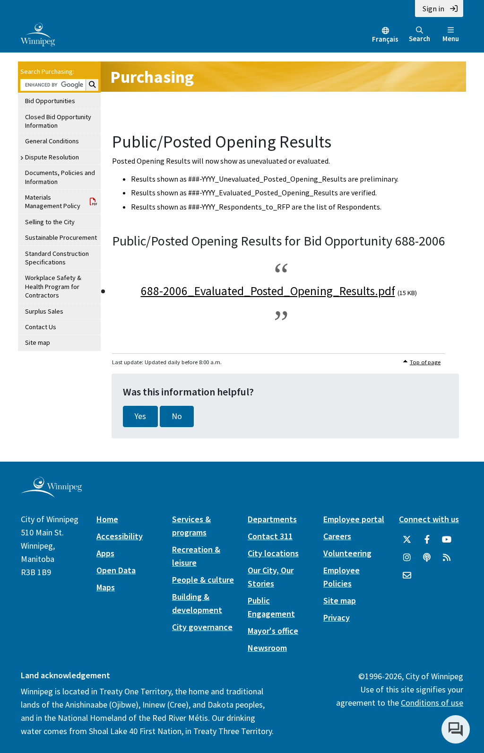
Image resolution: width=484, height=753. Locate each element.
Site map (37, 342)
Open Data (116, 570)
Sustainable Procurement (61, 237)
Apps (105, 553)
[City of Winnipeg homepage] (51, 493)
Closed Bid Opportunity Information (58, 121)
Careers (337, 536)
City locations (273, 553)
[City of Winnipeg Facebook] (427, 540)
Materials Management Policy (52, 201)
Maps (105, 587)
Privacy (336, 617)
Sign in (433, 8)
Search (419, 38)
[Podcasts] (427, 558)
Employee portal (353, 519)
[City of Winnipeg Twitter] (407, 540)
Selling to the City (50, 222)
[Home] (38, 33)
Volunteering (347, 553)
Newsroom (267, 647)
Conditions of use (432, 702)
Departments (272, 519)
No (177, 416)
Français (385, 39)
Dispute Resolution (52, 157)
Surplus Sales (44, 311)
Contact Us (40, 327)
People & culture (203, 579)
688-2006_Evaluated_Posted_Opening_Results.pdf (268, 290)
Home (107, 519)
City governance (202, 627)
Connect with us (429, 519)
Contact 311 (270, 536)
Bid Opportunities (50, 100)
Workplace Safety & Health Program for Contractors (53, 286)
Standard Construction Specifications (57, 257)
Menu (450, 38)
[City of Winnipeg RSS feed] (447, 558)
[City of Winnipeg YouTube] (447, 540)
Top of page (425, 362)
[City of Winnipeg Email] (407, 576)
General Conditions (52, 141)
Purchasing (152, 77)
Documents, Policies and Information (60, 176)
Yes (140, 416)
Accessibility (119, 536)
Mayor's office (273, 630)
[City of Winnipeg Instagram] (407, 558)
